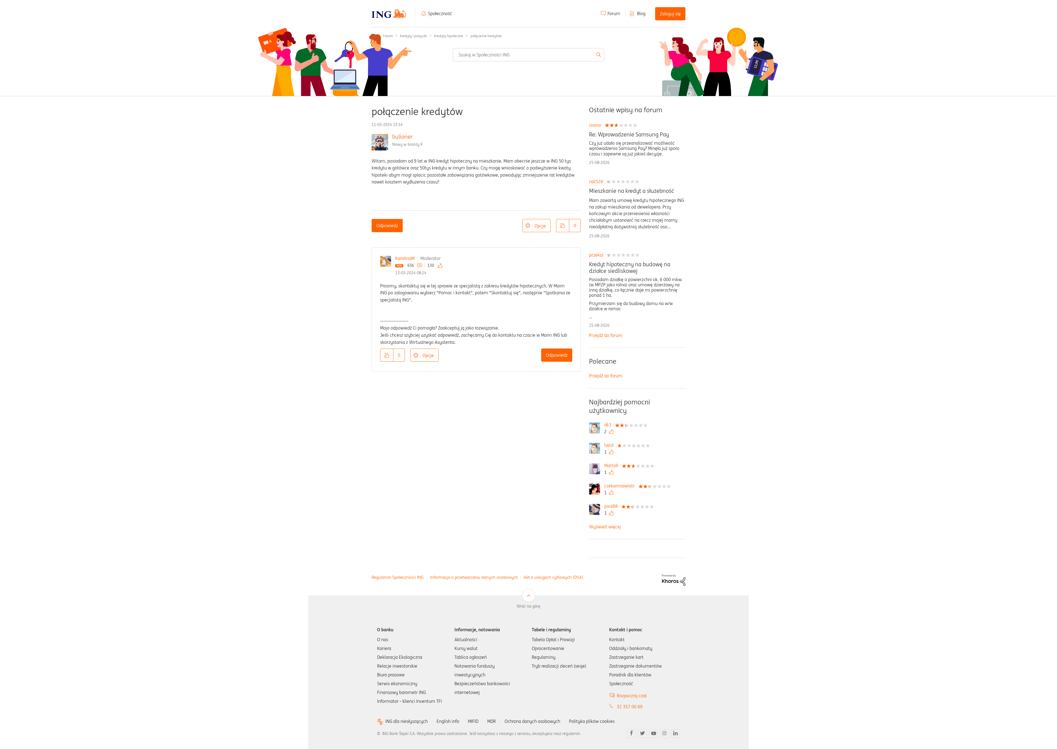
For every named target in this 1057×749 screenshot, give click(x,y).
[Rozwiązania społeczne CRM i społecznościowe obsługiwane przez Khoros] (673, 579)
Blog (641, 13)
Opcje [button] (540, 226)
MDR (491, 721)
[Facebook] (631, 733)
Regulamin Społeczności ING (398, 577)
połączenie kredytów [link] (486, 36)
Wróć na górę (528, 606)
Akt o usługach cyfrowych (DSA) (553, 577)
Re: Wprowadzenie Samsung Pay (629, 134)
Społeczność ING (374, 36)
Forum (613, 13)
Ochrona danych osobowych (532, 721)
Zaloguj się (670, 14)
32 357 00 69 (629, 706)
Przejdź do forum (605, 335)
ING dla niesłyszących (406, 721)
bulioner (402, 136)
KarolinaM (405, 258)
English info (448, 721)
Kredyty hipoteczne (448, 36)
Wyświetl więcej (605, 526)
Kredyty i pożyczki (413, 36)
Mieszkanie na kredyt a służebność (631, 191)
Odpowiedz (387, 225)
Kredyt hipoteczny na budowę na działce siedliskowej (629, 267)
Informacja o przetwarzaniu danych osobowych (474, 577)
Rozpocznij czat (632, 695)
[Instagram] (664, 733)
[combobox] (528, 54)
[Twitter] (642, 733)
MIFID (473, 721)
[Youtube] (653, 733)
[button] (562, 225)
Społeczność (440, 13)
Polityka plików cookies (592, 721)
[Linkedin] (675, 733)
